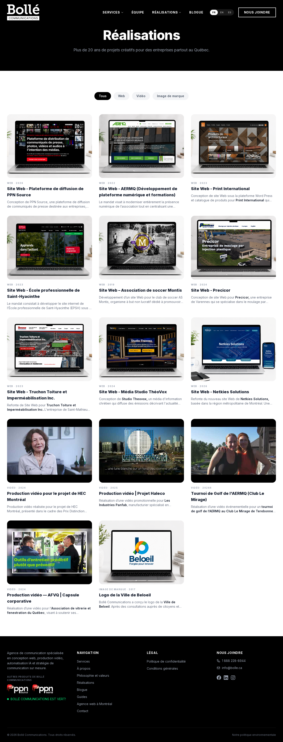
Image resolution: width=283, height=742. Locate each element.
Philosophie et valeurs (93, 675)
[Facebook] (219, 677)
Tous (103, 96)
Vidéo (140, 96)
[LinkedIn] (226, 677)
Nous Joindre (257, 12)
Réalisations (165, 12)
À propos (83, 668)
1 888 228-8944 (234, 661)
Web (121, 96)
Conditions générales (162, 668)
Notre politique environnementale (254, 734)
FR (214, 12)
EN (222, 12)
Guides (82, 697)
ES (229, 12)
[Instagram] (233, 677)
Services (111, 12)
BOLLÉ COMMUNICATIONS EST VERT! (38, 699)
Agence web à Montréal (94, 704)
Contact (82, 711)
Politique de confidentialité (166, 661)
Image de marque (170, 96)
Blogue (196, 12)
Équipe (138, 12)
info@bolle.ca (232, 668)
